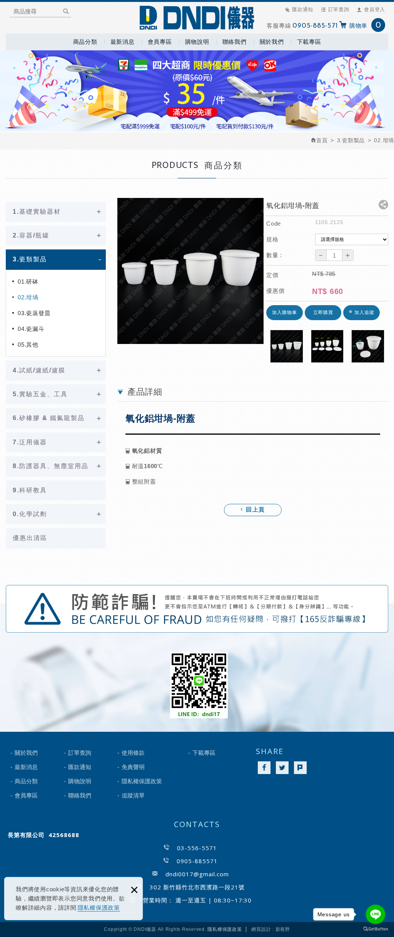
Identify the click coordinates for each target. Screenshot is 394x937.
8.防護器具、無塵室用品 (50, 466)
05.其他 (28, 344)
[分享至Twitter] (282, 767)
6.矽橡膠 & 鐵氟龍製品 (49, 418)
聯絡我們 (234, 41)
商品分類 (85, 41)
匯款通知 (302, 9)
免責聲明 (133, 767)
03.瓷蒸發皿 (34, 313)
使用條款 (133, 752)
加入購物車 (284, 312)
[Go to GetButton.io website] (375, 929)
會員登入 (374, 9)
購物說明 (197, 41)
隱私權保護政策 (99, 907)
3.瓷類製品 (30, 259)
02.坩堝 (28, 297)
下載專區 (309, 41)
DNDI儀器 (197, 18)
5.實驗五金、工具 (40, 394)
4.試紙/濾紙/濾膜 (39, 370)
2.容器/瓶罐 (31, 235)
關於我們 (272, 41)
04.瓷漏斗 (31, 329)
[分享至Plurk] (300, 767)
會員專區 (160, 41)
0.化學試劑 (30, 514)
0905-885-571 (315, 26)
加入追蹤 (363, 312)
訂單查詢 (338, 9)
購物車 (365, 25)
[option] (190, 271)
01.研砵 (28, 281)
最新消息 (122, 41)
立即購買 (323, 312)
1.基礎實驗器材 (37, 211)
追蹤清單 (133, 795)
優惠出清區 (30, 538)
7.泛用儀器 (30, 442)
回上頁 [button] (254, 510)
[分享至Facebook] (264, 767)
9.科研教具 (30, 490)
